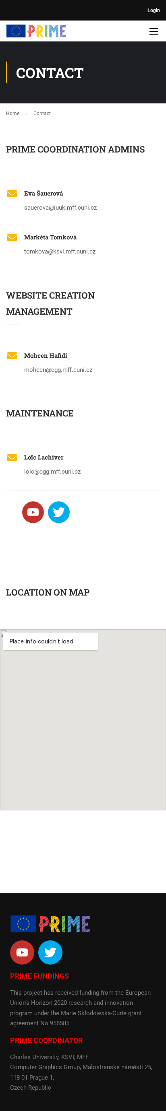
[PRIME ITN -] (36, 33)
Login (153, 10)
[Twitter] (59, 512)
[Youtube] (33, 512)
